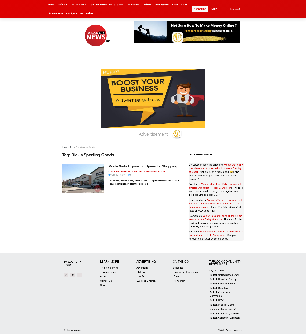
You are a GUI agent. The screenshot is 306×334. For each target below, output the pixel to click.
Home (64, 147)
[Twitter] (79, 275)
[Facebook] (72, 275)
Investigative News (74, 13)
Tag (71, 147)
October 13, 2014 (118, 175)
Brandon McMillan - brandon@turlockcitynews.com (138, 171)
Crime (175, 4)
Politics (184, 4)
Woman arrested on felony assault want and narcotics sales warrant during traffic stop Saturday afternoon (215, 203)
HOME (51, 4)
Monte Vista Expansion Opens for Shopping (142, 166)
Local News (147, 4)
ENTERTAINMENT (80, 4)
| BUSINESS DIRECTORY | (103, 4)
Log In (214, 9)
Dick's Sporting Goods (85, 147)
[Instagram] (66, 275)
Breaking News (162, 4)
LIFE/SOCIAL (63, 4)
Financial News (56, 13)
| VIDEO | (121, 4)
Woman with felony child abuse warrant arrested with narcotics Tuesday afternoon (216, 168)
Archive (89, 13)
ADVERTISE (133, 4)
